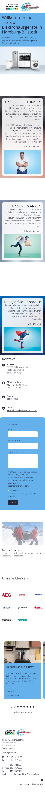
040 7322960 (12, 399)
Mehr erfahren (12, 695)
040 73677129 (16, 771)
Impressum (24, 784)
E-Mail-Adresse (14, 440)
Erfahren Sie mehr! (32, 146)
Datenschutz (37, 784)
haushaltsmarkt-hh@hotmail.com (22, 410)
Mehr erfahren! (34, 324)
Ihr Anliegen (13, 452)
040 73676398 (16, 768)
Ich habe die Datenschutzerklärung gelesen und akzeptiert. (22, 493)
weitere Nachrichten (22, 712)
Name (10, 429)
